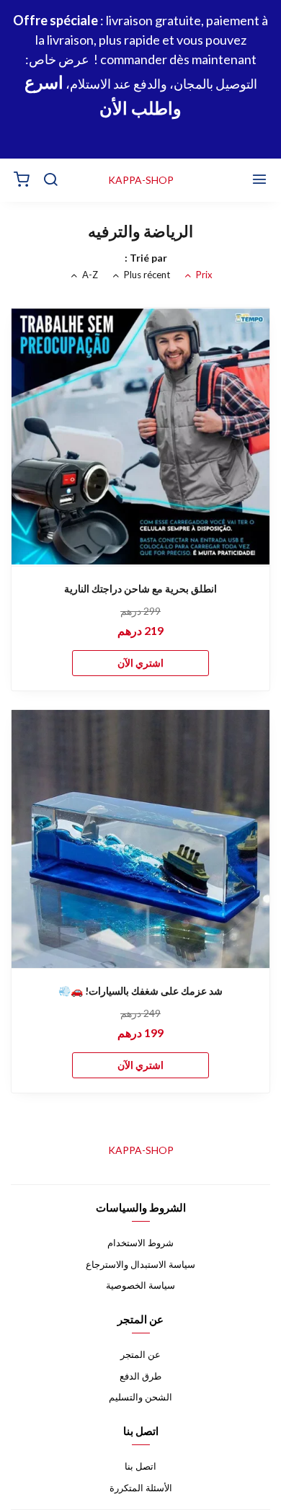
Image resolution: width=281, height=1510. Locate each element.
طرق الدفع (140, 1376)
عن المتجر (140, 1354)
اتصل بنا (140, 1466)
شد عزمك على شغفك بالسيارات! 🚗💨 (140, 991)
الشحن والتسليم (140, 1397)
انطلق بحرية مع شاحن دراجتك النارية (140, 588)
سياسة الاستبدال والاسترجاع (140, 1264)
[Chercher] (50, 180)
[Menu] (259, 180)
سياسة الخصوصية (140, 1285)
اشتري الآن (140, 663)
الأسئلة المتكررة (141, 1487)
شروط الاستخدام (140, 1242)
